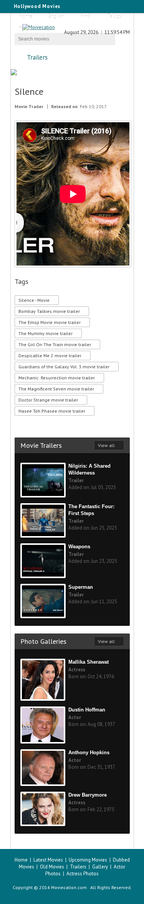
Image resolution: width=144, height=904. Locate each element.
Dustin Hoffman (86, 710)
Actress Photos (82, 873)
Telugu (114, 16)
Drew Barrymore (87, 795)
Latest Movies (48, 860)
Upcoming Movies (88, 860)
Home (25, 16)
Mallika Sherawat (88, 662)
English (56, 16)
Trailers (37, 57)
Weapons (79, 546)
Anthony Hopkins (88, 752)
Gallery (100, 866)
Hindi (85, 16)
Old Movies (52, 866)
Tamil (24, 29)
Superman (80, 587)
